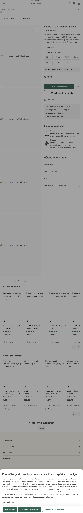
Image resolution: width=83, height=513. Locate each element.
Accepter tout (10, 509)
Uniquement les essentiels (29, 509)
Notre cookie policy (9, 502)
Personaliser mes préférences (55, 509)
